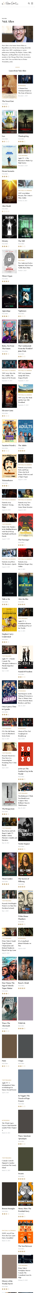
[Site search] (29, 3)
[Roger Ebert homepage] (10, 3)
